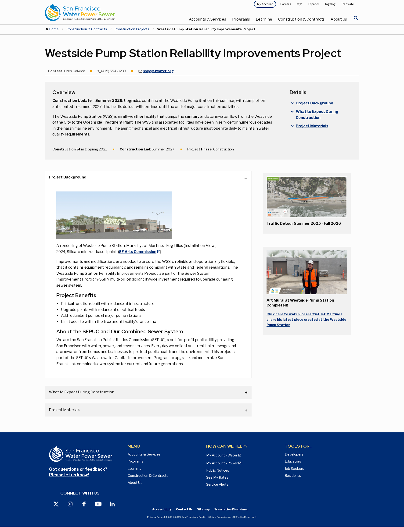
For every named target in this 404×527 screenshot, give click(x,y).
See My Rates (217, 477)
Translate (347, 4)
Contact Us (184, 509)
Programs (241, 19)
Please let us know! (69, 474)
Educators (293, 461)
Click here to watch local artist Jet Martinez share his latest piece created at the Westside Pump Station (306, 319)
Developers (294, 454)
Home (54, 29)
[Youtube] (98, 504)
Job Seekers (294, 468)
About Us (339, 19)
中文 (299, 4)
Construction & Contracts (301, 19)
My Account (265, 4)
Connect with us (80, 493)
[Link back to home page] (97, 12)
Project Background (67, 177)
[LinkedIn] (112, 504)
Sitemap (203, 509)
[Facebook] (84, 504)
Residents (293, 476)
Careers (285, 4)
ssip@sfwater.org (158, 71)
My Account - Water (221, 455)
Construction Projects (132, 29)
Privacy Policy (155, 517)
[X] (56, 504)
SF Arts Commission (137, 251)
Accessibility (162, 509)
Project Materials (64, 410)
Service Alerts (217, 484)
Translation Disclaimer (231, 509)
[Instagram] (70, 504)
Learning (264, 19)
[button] (307, 197)
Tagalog (330, 4)
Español (313, 4)
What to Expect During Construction (81, 392)
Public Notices (217, 470)
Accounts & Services (207, 19)
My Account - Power (222, 463)
